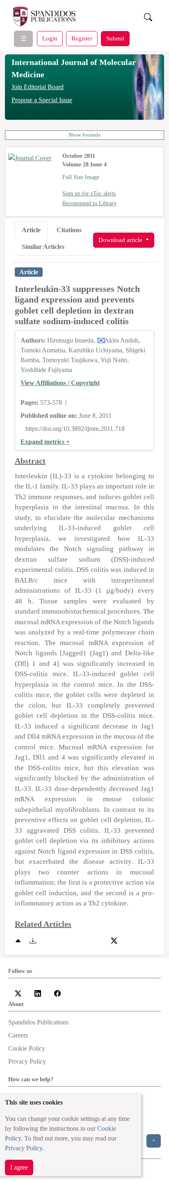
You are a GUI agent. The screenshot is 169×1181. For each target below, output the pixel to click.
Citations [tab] (69, 229)
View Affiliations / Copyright (60, 382)
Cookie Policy (26, 1048)
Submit (115, 38)
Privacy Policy (23, 1148)
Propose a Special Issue (41, 99)
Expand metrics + (45, 441)
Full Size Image (80, 177)
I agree (19, 1167)
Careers (18, 1035)
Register (81, 38)
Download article (121, 239)
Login (49, 38)
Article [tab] (31, 229)
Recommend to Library (89, 203)
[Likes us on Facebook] (57, 992)
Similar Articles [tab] (43, 246)
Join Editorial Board (37, 86)
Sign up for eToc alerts (89, 193)
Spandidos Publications (38, 1022)
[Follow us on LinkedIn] (37, 992)
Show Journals (84, 135)
